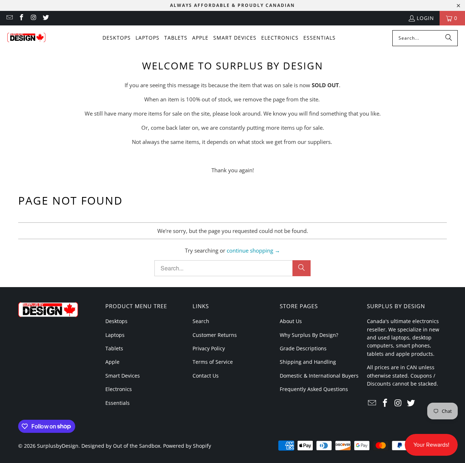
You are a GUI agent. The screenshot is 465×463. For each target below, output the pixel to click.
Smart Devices (122, 375)
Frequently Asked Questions (314, 389)
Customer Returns (215, 334)
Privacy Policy (209, 348)
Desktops (116, 321)
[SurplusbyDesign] (26, 38)
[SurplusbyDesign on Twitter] (45, 18)
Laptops (115, 334)
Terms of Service (213, 361)
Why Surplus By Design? (309, 334)
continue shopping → (253, 250)
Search (201, 321)
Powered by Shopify (187, 445)
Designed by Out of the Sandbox (120, 445)
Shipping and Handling (308, 361)
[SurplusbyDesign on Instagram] (33, 18)
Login (425, 18)
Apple (112, 361)
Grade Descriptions (303, 348)
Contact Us (206, 375)
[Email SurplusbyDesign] (9, 18)
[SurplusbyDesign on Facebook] (21, 18)
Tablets (114, 348)
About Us (291, 321)
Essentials (117, 402)
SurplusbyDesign (57, 445)
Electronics (118, 389)
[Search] (449, 38)
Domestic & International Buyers (319, 375)
